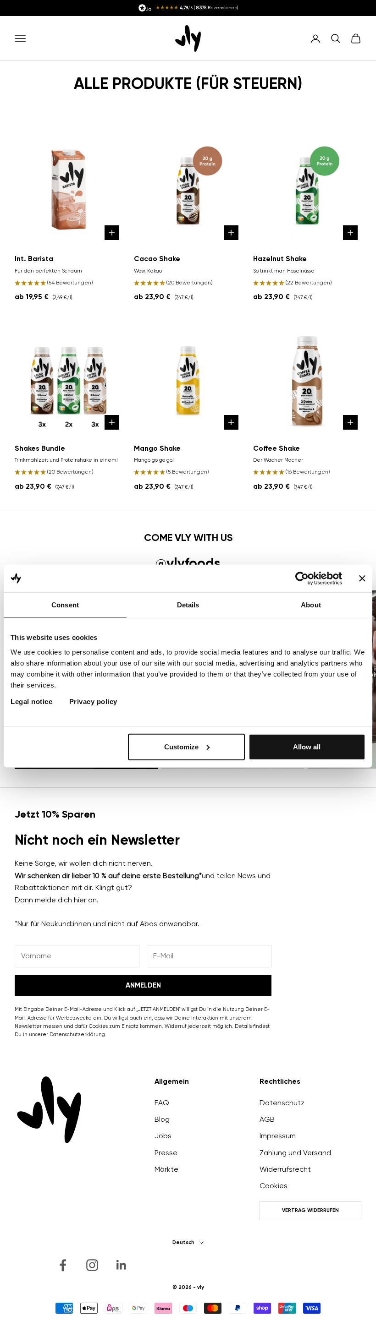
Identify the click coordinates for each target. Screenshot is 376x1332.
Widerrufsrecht (285, 1169)
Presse (166, 1152)
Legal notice (31, 701)
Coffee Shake (276, 448)
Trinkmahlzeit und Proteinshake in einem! (66, 460)
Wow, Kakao (148, 271)
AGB (267, 1119)
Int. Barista (34, 258)
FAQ (162, 1102)
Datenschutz (282, 1102)
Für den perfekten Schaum (48, 271)
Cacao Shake (157, 258)
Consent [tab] (65, 605)
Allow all (307, 746)
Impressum (278, 1135)
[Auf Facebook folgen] (62, 1265)
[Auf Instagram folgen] (92, 1265)
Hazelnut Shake (280, 258)
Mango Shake (157, 448)
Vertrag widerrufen (310, 1210)
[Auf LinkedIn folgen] (121, 1265)
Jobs (163, 1135)
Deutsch (183, 1242)
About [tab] (311, 605)
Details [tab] (188, 605)
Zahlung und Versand (295, 1152)
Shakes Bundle (40, 448)
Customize (181, 746)
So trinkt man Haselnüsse (284, 271)
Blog (162, 1119)
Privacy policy (93, 701)
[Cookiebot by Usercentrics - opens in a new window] (302, 578)
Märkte (166, 1169)
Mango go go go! (154, 460)
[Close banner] (362, 578)
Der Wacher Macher (278, 460)
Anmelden (143, 985)
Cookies (274, 1185)
